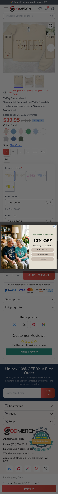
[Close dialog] (54, 226)
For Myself (43, 258)
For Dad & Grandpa (43, 254)
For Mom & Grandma (42, 249)
